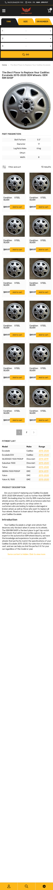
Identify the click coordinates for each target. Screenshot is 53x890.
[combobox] (26, 31)
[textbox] (26, 31)
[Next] (34, 432)
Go (27, 54)
